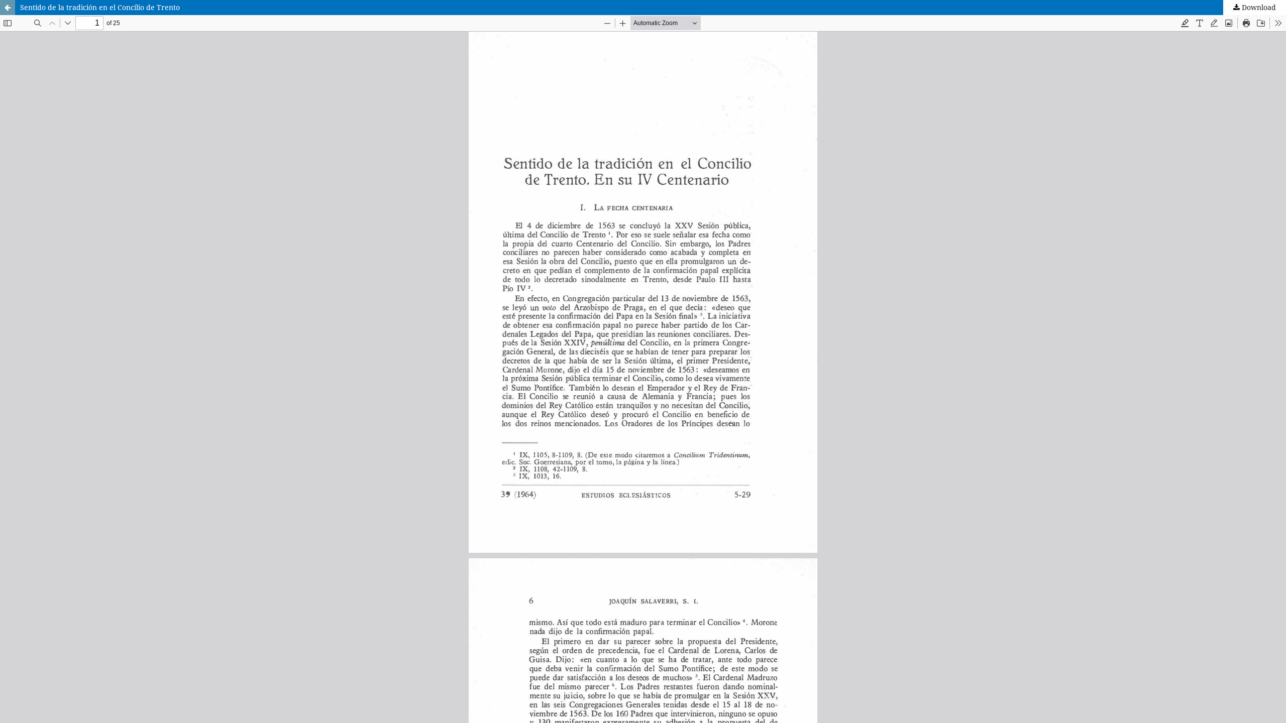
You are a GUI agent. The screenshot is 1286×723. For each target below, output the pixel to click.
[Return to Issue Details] (7, 7)
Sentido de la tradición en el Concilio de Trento (100, 7)
